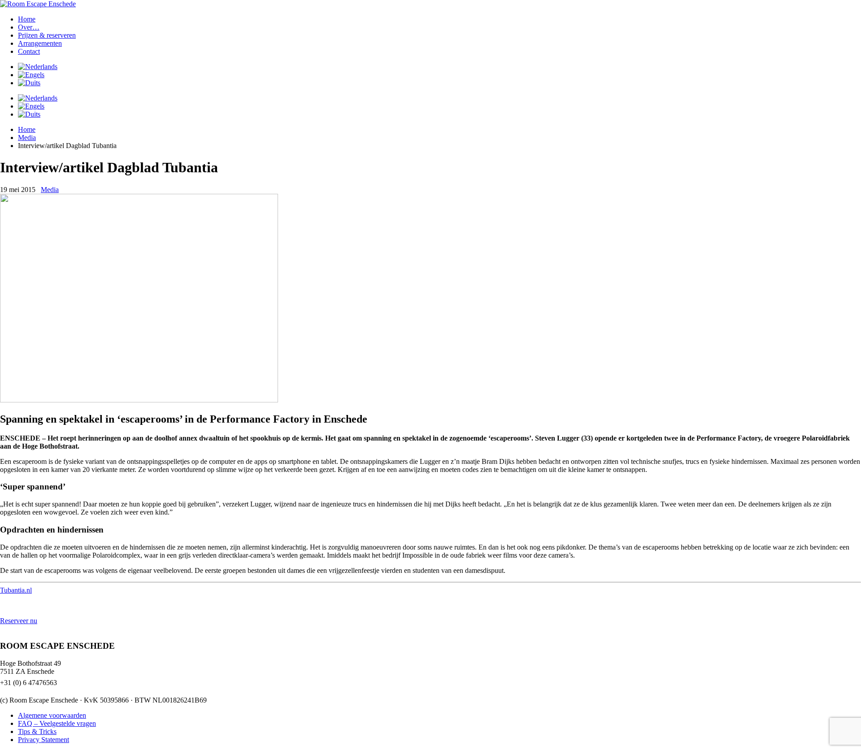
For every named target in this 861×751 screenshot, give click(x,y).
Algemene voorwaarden (52, 715)
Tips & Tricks (37, 731)
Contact (29, 51)
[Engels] (31, 75)
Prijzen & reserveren (47, 35)
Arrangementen (40, 43)
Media (27, 137)
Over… (28, 27)
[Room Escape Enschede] (38, 4)
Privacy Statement (43, 739)
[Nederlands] (37, 66)
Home (26, 19)
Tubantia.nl (16, 590)
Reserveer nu (18, 620)
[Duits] (29, 83)
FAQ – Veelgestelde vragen (57, 723)
